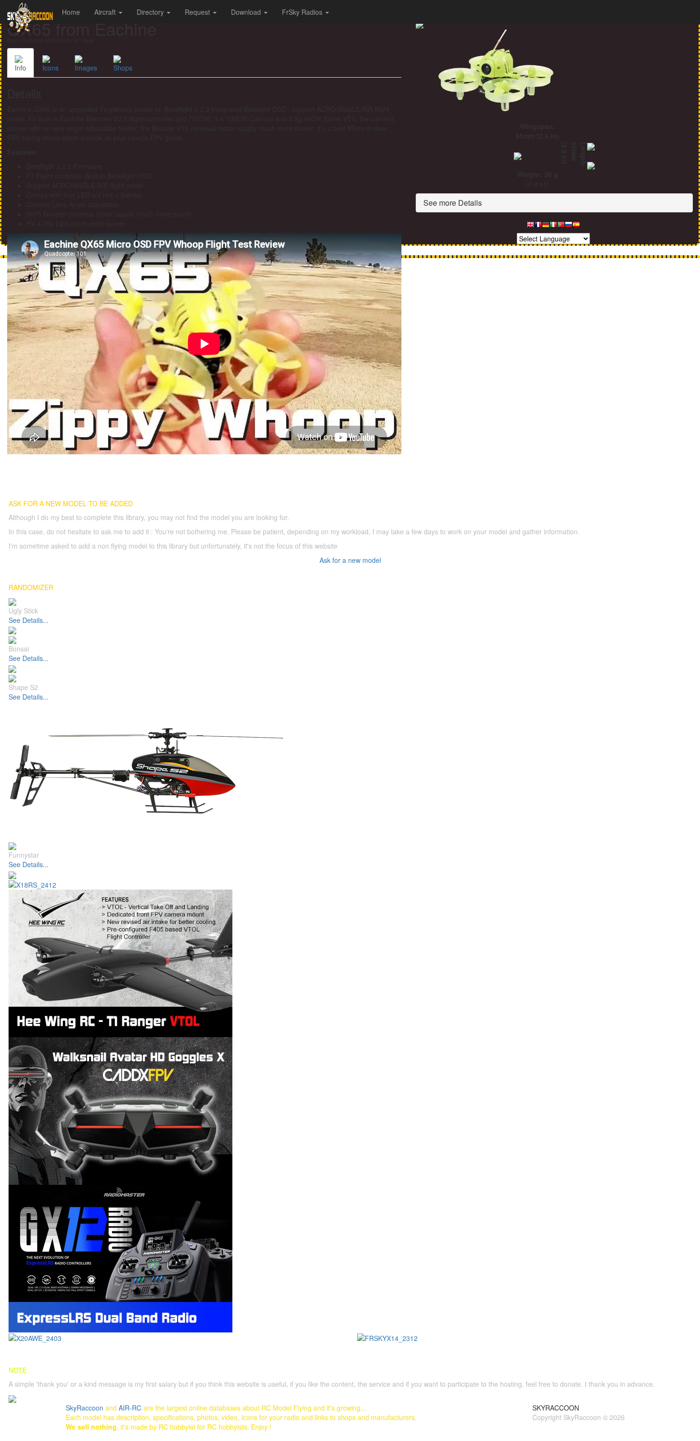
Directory (151, 12)
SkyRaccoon (84, 1407)
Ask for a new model (350, 560)
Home (71, 12)
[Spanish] (576, 227)
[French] (538, 227)
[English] (530, 227)
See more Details (452, 202)
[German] (546, 227)
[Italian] (553, 227)
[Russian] (568, 227)
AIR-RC (130, 1407)
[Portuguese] (561, 227)
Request (198, 12)
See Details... (29, 620)
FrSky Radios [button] (303, 12)
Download (247, 12)
